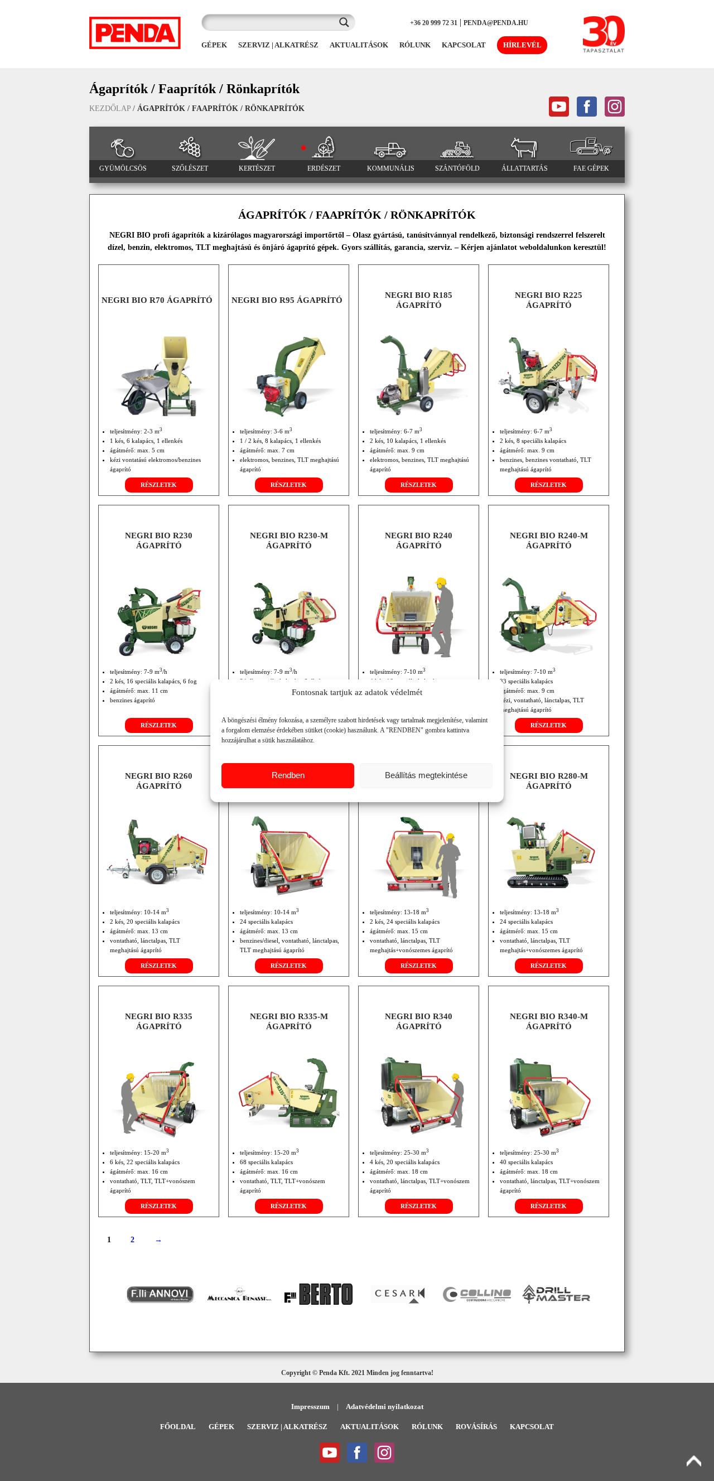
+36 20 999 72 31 (433, 23)
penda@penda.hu (496, 23)
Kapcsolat (532, 1426)
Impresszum (310, 1406)
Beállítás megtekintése (426, 775)
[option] (160, 1294)
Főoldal (178, 1426)
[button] (112, 1294)
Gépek (221, 1426)
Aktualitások (369, 1426)
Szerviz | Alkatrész (287, 1426)
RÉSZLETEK (159, 484)
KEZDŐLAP (110, 108)
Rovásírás (476, 1426)
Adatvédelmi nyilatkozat (384, 1406)
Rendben (288, 775)
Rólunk (427, 1426)
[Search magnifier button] (347, 22)
